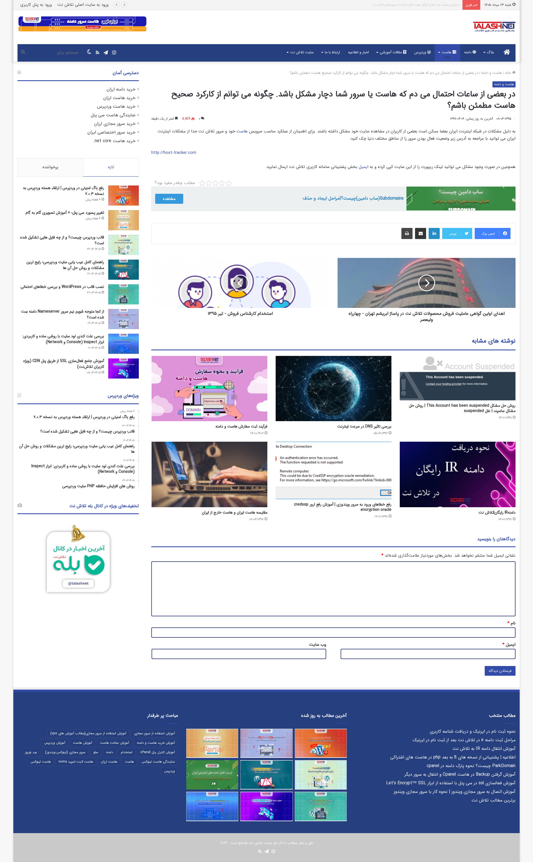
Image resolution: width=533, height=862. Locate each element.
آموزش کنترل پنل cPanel (157, 752)
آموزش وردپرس (54, 742)
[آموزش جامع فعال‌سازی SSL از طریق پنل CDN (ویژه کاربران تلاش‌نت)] (123, 368)
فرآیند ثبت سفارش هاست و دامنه (241, 426)
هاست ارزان (109, 761)
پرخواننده (50, 167)
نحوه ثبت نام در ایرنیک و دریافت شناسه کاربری (473, 731)
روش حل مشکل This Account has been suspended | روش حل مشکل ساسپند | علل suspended (462, 408)
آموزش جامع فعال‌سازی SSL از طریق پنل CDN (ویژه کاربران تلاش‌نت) (63, 364)
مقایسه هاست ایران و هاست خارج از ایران (234, 512)
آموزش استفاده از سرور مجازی (154, 733)
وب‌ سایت (317, 644)
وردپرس (420, 52)
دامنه (468, 52)
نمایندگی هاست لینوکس (158, 761)
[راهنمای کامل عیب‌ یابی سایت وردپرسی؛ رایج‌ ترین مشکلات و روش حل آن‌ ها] (123, 269)
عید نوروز (31, 752)
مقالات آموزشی (391, 52)
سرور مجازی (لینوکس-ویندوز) (65, 752)
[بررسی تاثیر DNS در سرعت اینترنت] (333, 388)
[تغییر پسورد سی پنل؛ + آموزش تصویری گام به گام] (123, 220)
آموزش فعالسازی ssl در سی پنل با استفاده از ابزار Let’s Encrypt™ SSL (451, 783)
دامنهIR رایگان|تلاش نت (497, 512)
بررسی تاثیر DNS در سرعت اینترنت (364, 426)
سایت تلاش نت (302, 52)
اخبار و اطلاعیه (358, 52)
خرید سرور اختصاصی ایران (111, 132)
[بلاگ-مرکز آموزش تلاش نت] (494, 27)
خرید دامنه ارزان (121, 89)
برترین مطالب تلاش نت (493, 800)
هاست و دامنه (491, 73)
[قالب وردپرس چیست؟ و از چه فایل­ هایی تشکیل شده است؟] (123, 245)
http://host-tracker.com (173, 152)
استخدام (126, 752)
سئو (95, 752)
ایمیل (363, 167)
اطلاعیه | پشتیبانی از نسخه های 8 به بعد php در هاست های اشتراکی (453, 757)
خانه (508, 73)
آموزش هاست (82, 742)
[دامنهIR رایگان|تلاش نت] (458, 474)
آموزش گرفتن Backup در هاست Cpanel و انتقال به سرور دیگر (460, 774)
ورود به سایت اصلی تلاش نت (83, 4)
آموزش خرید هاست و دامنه (156, 742)
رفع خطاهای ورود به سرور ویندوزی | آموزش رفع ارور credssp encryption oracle (342, 507)
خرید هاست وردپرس (116, 106)
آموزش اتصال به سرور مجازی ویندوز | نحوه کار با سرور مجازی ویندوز (455, 791)
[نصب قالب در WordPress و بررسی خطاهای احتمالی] (123, 294)
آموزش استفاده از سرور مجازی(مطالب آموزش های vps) (88, 733)
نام (511, 623)
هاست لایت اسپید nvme (76, 761)
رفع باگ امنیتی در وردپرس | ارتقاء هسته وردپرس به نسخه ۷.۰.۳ (421, 4)
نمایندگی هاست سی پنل (113, 115)
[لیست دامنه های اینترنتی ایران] (212, 775)
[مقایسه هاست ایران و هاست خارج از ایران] (209, 474)
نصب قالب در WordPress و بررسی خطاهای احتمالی (62, 287)
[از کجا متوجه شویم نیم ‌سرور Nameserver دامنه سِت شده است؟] (123, 319)
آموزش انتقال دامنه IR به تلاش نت (484, 748)
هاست (447, 52)
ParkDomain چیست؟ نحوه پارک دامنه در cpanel (471, 766)
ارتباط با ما (332, 52)
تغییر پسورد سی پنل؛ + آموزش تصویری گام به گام (65, 213)
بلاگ (490, 52)
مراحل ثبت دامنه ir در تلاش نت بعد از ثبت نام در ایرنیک (464, 740)
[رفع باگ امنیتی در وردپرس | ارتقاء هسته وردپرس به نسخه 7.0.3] (123, 195)
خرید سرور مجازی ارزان (114, 123)
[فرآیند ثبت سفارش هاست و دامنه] (209, 388)
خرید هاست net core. (114, 141)
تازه (111, 167)
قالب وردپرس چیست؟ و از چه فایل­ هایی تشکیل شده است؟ (62, 240)
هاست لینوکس (41, 761)
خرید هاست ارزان (119, 98)
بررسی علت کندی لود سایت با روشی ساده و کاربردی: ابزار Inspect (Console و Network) (63, 339)
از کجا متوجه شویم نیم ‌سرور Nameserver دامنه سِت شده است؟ (62, 314)
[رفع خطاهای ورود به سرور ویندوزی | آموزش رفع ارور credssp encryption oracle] (333, 470)
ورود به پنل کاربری (36, 4)
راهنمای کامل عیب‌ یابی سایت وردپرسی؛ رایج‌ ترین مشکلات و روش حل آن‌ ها (65, 265)
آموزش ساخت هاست (114, 742)
